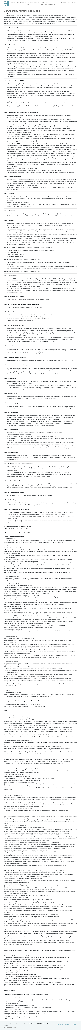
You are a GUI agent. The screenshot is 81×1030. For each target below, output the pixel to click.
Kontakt (74, 2)
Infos (69, 2)
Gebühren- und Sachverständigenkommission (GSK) (49, 3)
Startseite (13, 2)
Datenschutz (60, 1024)
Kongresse (63, 2)
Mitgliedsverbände (21, 2)
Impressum (67, 1024)
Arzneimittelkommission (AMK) (33, 3)
